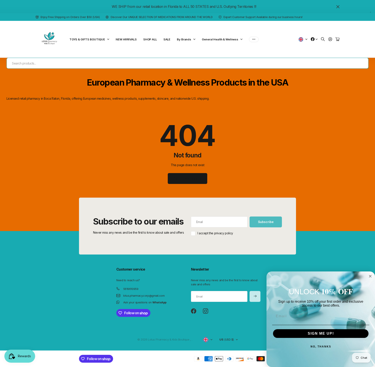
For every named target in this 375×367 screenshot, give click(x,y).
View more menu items (254, 39)
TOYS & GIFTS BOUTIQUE (87, 39)
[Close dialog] (370, 276)
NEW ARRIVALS (126, 39)
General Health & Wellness (220, 39)
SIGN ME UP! (321, 333)
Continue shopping (187, 178)
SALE (166, 39)
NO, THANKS (321, 346)
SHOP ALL (150, 39)
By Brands (184, 39)
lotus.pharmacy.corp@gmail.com (144, 295)
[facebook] (193, 311)
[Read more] (314, 39)
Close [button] (337, 6)
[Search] (323, 39)
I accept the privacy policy (215, 233)
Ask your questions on (144, 302)
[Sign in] (330, 39)
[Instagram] (205, 311)
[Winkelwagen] (337, 39)
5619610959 (130, 289)
